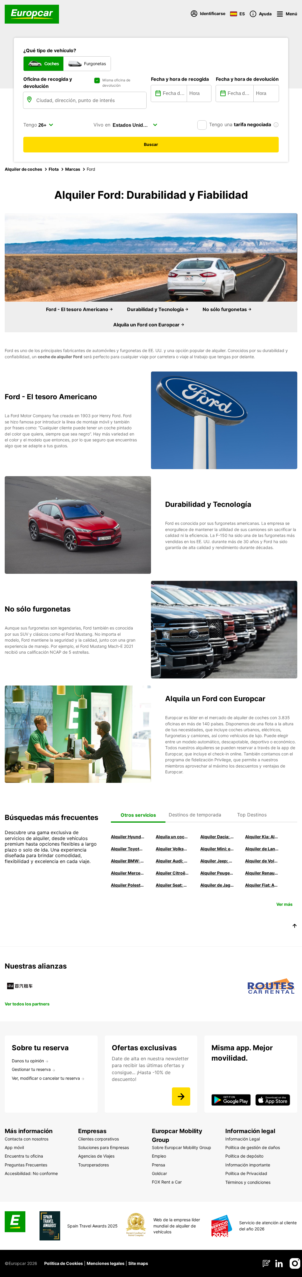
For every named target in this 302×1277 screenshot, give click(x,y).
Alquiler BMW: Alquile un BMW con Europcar (128, 860)
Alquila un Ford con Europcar (147, 325)
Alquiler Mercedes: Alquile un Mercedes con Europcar (128, 872)
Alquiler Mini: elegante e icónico (217, 848)
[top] (294, 927)
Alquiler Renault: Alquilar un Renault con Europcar (262, 872)
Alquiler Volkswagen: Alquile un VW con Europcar (172, 848)
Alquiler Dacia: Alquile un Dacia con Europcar (217, 836)
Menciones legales (105, 1263)
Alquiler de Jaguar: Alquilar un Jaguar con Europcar (217, 885)
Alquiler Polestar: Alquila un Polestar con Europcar (128, 885)
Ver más (284, 904)
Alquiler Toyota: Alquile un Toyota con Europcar (128, 848)
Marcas (72, 169)
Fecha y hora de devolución (247, 79)
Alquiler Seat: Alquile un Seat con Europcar (172, 885)
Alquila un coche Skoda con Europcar (172, 836)
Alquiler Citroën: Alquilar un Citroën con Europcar (172, 872)
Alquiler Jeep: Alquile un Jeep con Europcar (217, 860)
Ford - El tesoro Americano (77, 309)
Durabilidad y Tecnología (156, 309)
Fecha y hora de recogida (180, 79)
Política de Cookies (63, 1263)
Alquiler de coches (23, 169)
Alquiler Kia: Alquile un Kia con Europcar (262, 836)
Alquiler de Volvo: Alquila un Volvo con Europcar (262, 860)
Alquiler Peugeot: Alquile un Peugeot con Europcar (217, 872)
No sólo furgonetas (225, 309)
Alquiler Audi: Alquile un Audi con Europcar (172, 860)
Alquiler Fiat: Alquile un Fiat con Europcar (262, 885)
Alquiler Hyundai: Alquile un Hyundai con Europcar (128, 836)
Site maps (138, 1263)
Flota (54, 169)
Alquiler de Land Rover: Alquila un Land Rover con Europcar (262, 848)
